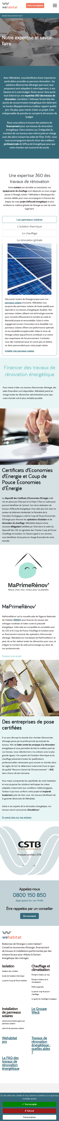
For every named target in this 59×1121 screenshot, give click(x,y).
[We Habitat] (9, 5)
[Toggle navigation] (55, 5)
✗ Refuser (29, 1110)
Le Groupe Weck (39, 1010)
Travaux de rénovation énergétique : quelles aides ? (41, 1045)
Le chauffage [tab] (29, 233)
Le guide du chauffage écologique (44, 999)
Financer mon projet (11, 656)
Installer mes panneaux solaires (19, 351)
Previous (24, 865)
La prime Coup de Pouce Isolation (14, 980)
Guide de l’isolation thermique (13, 976)
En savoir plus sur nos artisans (16, 817)
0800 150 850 (29, 894)
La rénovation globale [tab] (29, 240)
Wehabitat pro (9, 1040)
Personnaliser (29, 1117)
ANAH (17, 619)
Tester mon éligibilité (35, 5)
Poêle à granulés (38, 987)
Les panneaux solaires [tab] (29, 219)
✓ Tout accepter (29, 1104)
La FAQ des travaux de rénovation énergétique (10, 1063)
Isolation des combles (10, 971)
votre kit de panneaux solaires (13, 1028)
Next (34, 865)
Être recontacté (29, 916)
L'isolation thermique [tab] (29, 226)
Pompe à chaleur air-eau (41, 975)
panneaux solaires (13, 302)
